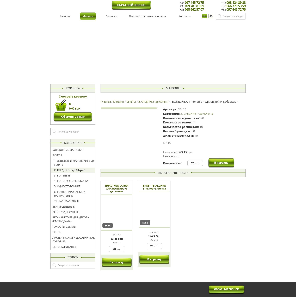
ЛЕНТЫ (56, 232)
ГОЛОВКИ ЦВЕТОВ (64, 226)
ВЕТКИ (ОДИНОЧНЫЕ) (65, 212)
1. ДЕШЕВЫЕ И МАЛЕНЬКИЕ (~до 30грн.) (74, 162)
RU (204, 16)
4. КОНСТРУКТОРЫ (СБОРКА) (71, 180)
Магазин (88, 16)
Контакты (185, 16)
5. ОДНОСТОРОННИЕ (67, 186)
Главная (65, 16)
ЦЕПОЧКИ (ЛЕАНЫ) (64, 246)
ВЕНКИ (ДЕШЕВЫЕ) (63, 206)
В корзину (221, 162)
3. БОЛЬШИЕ (62, 175)
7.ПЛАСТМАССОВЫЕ (66, 201)
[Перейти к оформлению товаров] (60, 104)
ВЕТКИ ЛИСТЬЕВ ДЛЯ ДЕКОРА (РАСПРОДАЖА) (70, 219)
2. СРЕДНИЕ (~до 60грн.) (69, 170)
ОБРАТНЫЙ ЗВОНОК (131, 5)
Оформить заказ (73, 116)
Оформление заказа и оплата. (147, 16)
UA (211, 16)
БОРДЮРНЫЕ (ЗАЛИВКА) (67, 149)
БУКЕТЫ (57, 155)
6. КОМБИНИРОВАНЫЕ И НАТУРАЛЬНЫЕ (69, 193)
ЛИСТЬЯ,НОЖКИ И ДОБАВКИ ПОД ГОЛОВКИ (73, 239)
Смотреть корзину (73, 96)
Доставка (111, 16)
